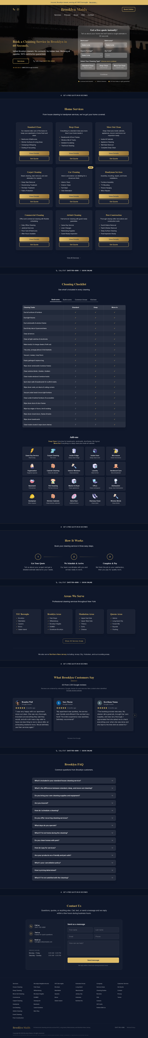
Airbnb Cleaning (17, 1011)
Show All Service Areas (74, 641)
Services (57, 15)
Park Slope (37, 987)
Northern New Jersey (58, 654)
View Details (34, 153)
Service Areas (101, 987)
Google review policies (74, 690)
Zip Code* (108, 51)
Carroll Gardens (38, 1007)
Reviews (99, 994)
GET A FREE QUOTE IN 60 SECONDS (75, 95)
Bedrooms (56, 300)
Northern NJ (79, 1000)
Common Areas (81, 300)
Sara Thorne (68, 702)
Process (67, 15)
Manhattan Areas (86, 614)
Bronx (20, 626)
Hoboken (78, 997)
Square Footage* (87, 51)
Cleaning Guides (101, 990)
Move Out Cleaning (18, 994)
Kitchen (93, 300)
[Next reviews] (135, 715)
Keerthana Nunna (111, 702)
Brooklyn (21, 618)
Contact (91, 15)
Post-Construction (18, 1018)
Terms (119, 997)
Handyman (16, 1004)
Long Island (79, 987)
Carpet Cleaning (17, 1000)
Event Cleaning (17, 1014)
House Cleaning (17, 987)
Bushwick (36, 1004)
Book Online (128, 9)
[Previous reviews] (13, 715)
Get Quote (34, 159)
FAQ (83, 15)
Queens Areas (116, 614)
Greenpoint (37, 1000)
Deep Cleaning (17, 990)
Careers (99, 1000)
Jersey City (79, 994)
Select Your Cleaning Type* (98, 61)
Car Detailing (16, 1007)
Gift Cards (99, 1004)
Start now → (91, 2)
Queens (21, 624)
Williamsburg (37, 990)
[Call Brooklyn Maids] (14, 9)
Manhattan (21, 621)
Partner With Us (101, 1007)
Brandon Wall (27, 702)
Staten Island (22, 629)
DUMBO (36, 997)
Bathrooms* (109, 40)
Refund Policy (131, 1027)
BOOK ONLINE (87, 270)
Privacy (119, 994)
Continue (103, 74)
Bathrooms (67, 300)
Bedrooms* (84, 40)
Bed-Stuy (36, 1011)
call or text (45, 61)
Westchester (79, 990)
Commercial (16, 997)
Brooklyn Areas (54, 614)
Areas (76, 15)
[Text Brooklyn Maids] (18, 9)
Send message (93, 960)
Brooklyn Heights (39, 994)
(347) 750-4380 (73, 270)
